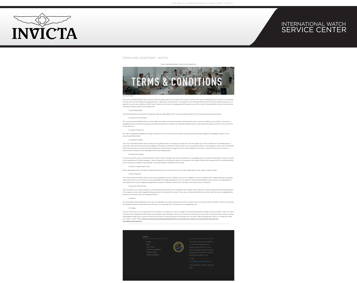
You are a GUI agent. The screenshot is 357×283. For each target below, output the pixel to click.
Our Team (150, 247)
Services (180, 3)
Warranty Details (152, 255)
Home (174, 3)
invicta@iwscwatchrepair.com (200, 261)
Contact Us (228, 3)
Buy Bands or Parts (215, 3)
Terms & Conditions (153, 249)
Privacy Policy (151, 252)
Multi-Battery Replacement (195, 3)
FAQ (148, 244)
